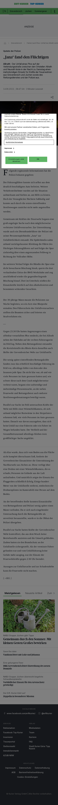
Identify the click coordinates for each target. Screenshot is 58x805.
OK (38, 159)
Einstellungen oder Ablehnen (16, 160)
